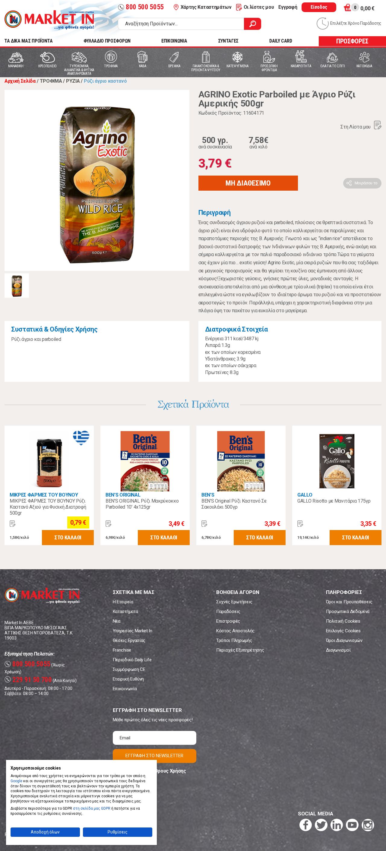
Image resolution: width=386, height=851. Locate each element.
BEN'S (207, 495)
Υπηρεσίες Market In (132, 630)
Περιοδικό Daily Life (132, 659)
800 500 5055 (141, 7)
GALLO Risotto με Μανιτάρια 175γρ (334, 501)
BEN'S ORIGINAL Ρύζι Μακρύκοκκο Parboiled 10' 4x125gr (142, 504)
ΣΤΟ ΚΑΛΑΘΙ (67, 537)
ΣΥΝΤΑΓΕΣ (228, 41)
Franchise (122, 650)
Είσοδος (319, 7)
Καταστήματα (125, 611)
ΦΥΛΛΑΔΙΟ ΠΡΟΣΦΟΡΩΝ (107, 41)
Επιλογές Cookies (343, 630)
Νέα (116, 621)
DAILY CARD (280, 41)
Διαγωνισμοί (338, 650)
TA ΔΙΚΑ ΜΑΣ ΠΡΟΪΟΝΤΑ (28, 41)
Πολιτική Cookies (343, 621)
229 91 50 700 (29, 680)
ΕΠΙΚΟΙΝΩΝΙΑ (174, 41)
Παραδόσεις (228, 611)
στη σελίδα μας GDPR (91, 808)
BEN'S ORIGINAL (123, 495)
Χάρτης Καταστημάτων (206, 7)
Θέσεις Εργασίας (129, 640)
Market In (49, 20)
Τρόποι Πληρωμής (234, 640)
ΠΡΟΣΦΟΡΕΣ (352, 41)
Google (16, 781)
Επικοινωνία (125, 688)
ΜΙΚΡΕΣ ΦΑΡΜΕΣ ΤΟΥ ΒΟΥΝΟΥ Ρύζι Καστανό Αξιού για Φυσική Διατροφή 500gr (48, 507)
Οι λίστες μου (259, 7)
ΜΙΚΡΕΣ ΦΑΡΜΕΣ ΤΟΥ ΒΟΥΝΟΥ (44, 495)
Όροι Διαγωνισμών (344, 640)
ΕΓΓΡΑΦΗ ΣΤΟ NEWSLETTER (154, 755)
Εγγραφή (287, 7)
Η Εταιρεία (123, 602)
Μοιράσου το (366, 183)
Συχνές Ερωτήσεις (234, 602)
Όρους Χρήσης (170, 771)
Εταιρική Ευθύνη (128, 679)
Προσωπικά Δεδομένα (347, 611)
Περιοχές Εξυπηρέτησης (240, 650)
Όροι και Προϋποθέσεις (349, 602)
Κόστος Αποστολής (235, 630)
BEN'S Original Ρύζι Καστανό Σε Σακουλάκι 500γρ (233, 504)
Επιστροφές (228, 621)
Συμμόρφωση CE (129, 669)
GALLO (304, 495)
